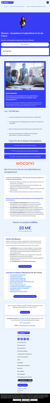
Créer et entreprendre (22, 357)
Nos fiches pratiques (22, 351)
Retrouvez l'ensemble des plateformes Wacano (25, 296)
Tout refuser (26, 399)
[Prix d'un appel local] (25, 381)
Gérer (18, 359)
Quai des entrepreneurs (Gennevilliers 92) (22, 281)
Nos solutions (20, 371)
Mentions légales (20, 390)
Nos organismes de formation (24, 377)
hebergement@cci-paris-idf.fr (27, 325)
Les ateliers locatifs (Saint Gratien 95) (21, 286)
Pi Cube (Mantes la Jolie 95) (18, 285)
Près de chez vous (21, 342)
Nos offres (20, 368)
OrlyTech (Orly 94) (15, 290)
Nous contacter (25, 44)
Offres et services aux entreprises (17, 6)
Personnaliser (34, 399)
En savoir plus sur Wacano (25, 266)
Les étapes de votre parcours (24, 354)
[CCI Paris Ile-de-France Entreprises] (7, 2)
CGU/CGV (19, 392)
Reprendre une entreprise (23, 365)
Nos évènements (21, 348)
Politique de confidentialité (21, 388)
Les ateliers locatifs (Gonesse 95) (19, 288)
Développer (20, 362)
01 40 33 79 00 (26, 323)
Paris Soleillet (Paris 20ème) (18, 275)
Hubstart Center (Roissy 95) (18, 280)
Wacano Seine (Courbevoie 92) (19, 291)
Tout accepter (18, 399)
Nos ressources (21, 345)
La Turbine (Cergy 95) (16, 276)
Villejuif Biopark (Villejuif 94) (18, 278)
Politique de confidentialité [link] (25, 401)
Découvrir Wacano (25, 312)
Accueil (5, 6)
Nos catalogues (21, 374)
